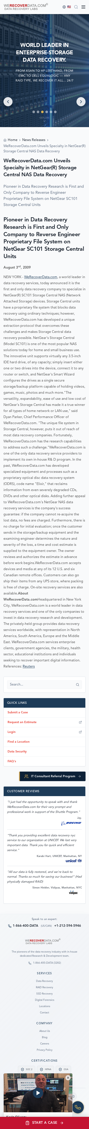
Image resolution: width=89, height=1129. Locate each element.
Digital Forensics (44, 1000)
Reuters (29, 666)
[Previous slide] (8, 101)
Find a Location (19, 741)
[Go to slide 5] (51, 112)
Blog (44, 1037)
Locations (44, 1006)
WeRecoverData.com (40, 277)
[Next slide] (81, 101)
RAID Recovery (44, 987)
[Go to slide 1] (33, 112)
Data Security (17, 751)
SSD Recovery (44, 994)
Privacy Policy (44, 1050)
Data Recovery (44, 981)
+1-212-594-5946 (67, 926)
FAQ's (12, 761)
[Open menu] (83, 7)
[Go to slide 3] (42, 112)
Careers (44, 1044)
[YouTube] (73, 1096)
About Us (44, 1031)
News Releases (33, 140)
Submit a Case (18, 712)
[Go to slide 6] (55, 112)
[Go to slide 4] (46, 112)
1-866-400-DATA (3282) (47, 963)
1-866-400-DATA (25, 926)
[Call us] (78, 1107)
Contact (44, 1012)
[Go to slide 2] (38, 112)
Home (12, 140)
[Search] (76, 6)
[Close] (68, 1077)
